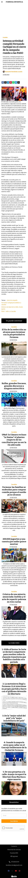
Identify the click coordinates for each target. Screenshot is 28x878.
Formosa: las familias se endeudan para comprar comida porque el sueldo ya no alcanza (14, 491)
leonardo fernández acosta (13, 71)
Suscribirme (14, 821)
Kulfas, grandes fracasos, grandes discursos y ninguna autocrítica (14, 386)
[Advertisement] (14, 20)
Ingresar (15, 856)
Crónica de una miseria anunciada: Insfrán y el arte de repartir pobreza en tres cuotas (14, 598)
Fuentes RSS (14, 853)
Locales (5, 37)
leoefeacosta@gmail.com (14, 865)
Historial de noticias (14, 849)
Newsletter (14, 802)
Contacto (14, 846)
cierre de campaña (12, 300)
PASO (3, 311)
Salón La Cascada (11, 311)
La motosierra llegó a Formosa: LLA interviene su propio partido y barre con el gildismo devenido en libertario (14, 689)
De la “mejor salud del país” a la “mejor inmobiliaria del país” (14, 718)
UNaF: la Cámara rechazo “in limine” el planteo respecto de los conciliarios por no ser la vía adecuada (14, 439)
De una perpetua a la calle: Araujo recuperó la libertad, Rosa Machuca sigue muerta (14, 776)
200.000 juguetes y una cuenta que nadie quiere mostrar (14, 541)
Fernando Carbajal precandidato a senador (11, 303)
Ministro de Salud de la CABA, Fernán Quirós (12, 308)
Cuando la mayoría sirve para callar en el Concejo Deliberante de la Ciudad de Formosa (14, 746)
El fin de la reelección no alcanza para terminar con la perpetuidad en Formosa (14, 333)
